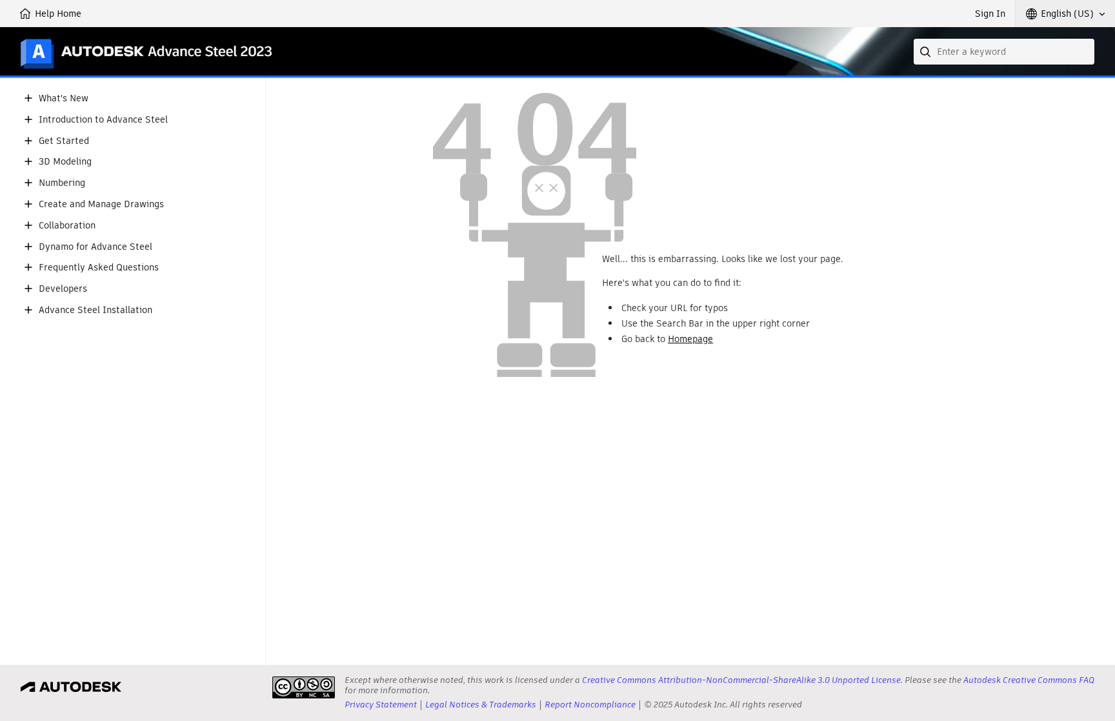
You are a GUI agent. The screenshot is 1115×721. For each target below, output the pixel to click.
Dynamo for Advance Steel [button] (95, 246)
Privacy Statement (381, 704)
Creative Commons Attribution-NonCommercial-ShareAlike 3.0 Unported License (741, 680)
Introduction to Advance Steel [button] (103, 119)
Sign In (990, 13)
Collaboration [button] (67, 225)
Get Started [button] (64, 141)
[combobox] (1004, 52)
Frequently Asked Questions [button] (99, 267)
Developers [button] (63, 288)
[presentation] (303, 687)
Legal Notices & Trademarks (480, 704)
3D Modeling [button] (65, 161)
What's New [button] (63, 98)
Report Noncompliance (590, 704)
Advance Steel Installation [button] (95, 310)
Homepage (690, 338)
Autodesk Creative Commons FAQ (1028, 680)
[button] (1065, 13)
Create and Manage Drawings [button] (101, 204)
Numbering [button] (62, 183)
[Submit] (926, 52)
